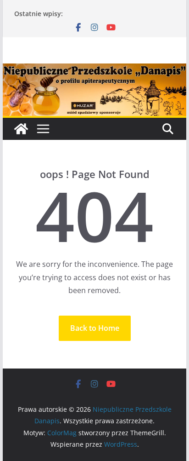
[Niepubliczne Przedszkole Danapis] (21, 129)
